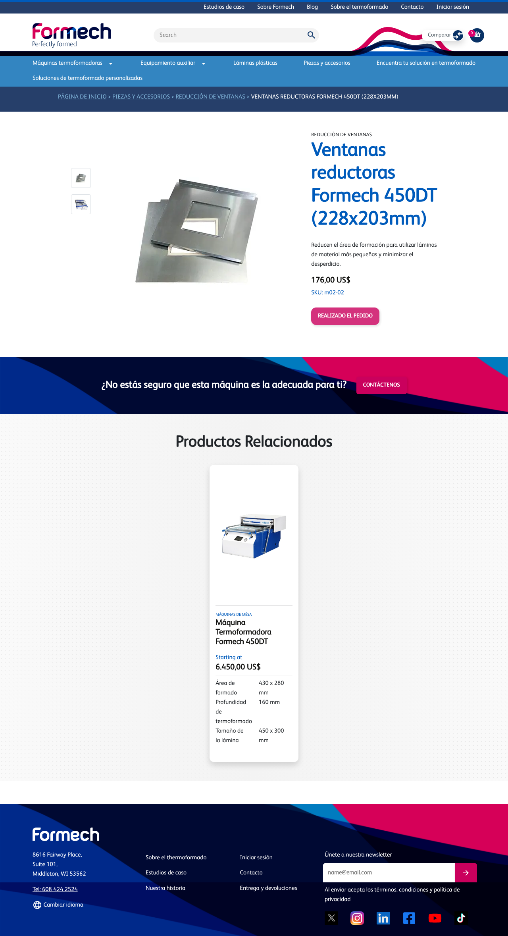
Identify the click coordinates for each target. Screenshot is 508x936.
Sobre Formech (275, 7)
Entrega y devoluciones (268, 889)
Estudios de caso (224, 7)
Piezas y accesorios (327, 63)
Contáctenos (381, 385)
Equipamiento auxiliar (167, 63)
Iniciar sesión (453, 7)
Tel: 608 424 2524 (55, 890)
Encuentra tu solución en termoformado (426, 63)
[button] (81, 178)
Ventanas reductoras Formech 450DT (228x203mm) (324, 97)
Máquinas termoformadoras (67, 63)
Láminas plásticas (255, 63)
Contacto (412, 7)
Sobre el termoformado (359, 7)
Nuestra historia (165, 889)
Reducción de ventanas (210, 97)
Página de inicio (82, 97)
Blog (312, 7)
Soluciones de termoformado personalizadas (87, 78)
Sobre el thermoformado (176, 858)
